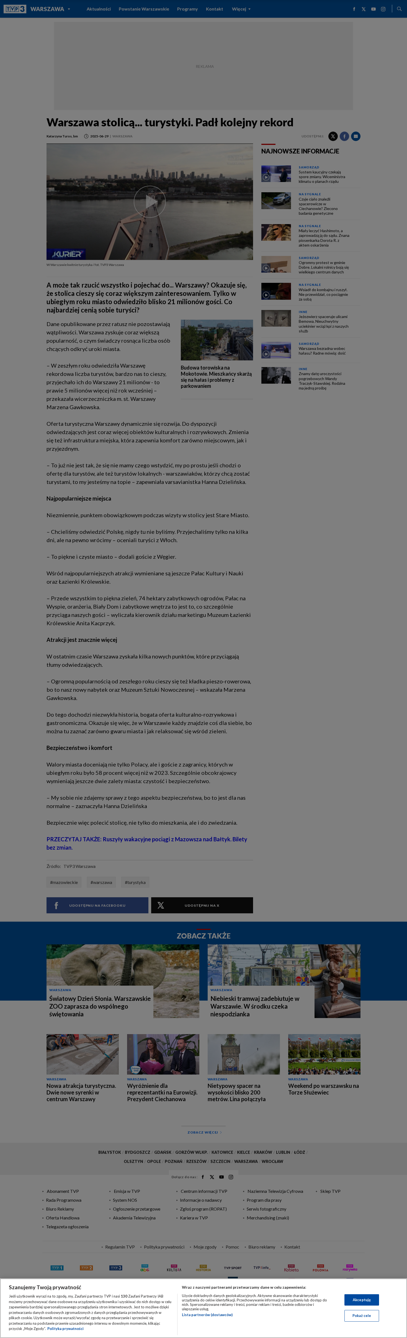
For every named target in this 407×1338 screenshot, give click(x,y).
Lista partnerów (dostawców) (207, 1315)
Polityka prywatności (65, 1328)
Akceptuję (362, 1300)
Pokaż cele (361, 1315)
